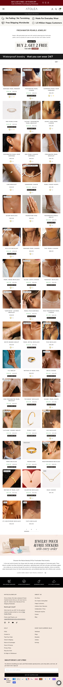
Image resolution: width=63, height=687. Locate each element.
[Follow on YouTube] (13, 622)
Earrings (37, 642)
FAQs (5, 631)
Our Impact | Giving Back (41, 601)
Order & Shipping (8, 640)
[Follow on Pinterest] (9, 622)
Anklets (37, 640)
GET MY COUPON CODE (31, 675)
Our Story (37, 598)
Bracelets (37, 637)
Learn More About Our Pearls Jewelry (30, 572)
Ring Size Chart (8, 650)
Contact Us (7, 634)
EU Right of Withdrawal (10, 653)
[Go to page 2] (36, 529)
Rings (36, 634)
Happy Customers (39, 603)
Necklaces (37, 631)
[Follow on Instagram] (5, 622)
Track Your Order (8, 637)
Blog (36, 617)
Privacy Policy (7, 648)
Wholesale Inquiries (40, 611)
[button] (54, 13)
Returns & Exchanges (9, 642)
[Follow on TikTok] (17, 622)
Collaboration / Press (40, 609)
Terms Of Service (8, 645)
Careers (37, 614)
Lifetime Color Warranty (41, 606)
